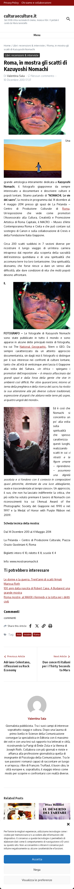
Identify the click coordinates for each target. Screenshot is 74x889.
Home (7, 45)
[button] (68, 824)
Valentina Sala (16, 75)
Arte (19, 634)
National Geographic (33, 346)
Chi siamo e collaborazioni (36, 2)
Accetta (37, 859)
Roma (65, 208)
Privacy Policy (11, 2)
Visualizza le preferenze (37, 880)
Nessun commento (42, 75)
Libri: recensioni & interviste (29, 45)
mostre (27, 634)
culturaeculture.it (20, 16)
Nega (37, 869)
